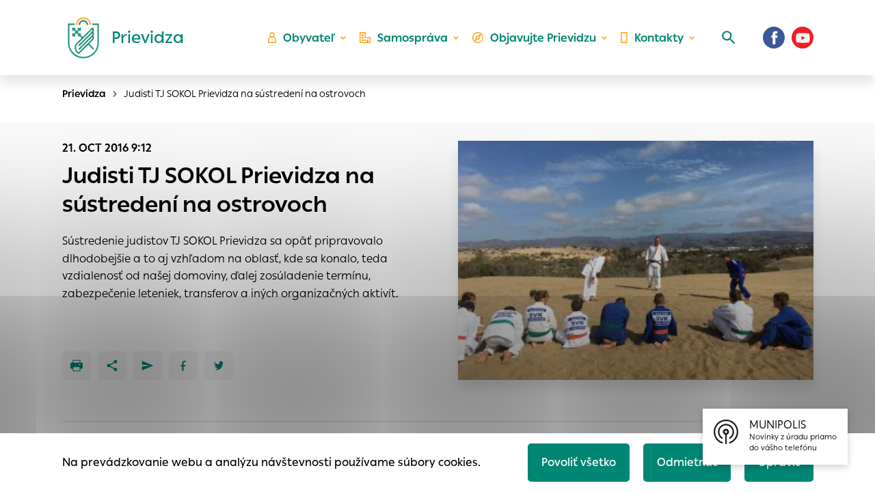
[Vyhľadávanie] (728, 37)
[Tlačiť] (76, 365)
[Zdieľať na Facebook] (183, 365)
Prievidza (84, 93)
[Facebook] (774, 38)
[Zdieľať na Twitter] (218, 365)
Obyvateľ (309, 38)
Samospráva (412, 38)
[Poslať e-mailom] (147, 365)
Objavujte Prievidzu (543, 38)
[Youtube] (802, 38)
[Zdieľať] (112, 365)
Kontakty (659, 38)
